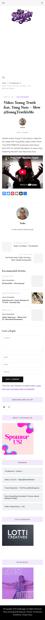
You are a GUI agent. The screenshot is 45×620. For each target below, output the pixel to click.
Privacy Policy (27, 615)
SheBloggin (21, 609)
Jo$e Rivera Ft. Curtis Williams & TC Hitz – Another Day (15, 301)
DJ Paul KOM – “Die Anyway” (13, 283)
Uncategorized (22, 97)
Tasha (22, 127)
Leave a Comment (22, 132)
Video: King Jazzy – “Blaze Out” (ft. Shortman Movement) (14, 318)
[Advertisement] (22, 47)
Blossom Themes (25, 612)
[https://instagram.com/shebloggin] (9, 407)
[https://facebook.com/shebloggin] (4, 407)
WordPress (17, 615)
